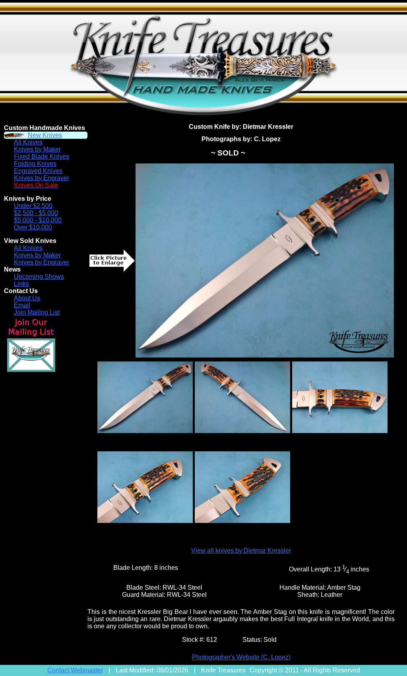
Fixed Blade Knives (41, 156)
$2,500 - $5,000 (36, 213)
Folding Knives (35, 163)
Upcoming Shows (39, 276)
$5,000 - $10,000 (38, 220)
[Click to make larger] (265, 260)
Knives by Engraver (41, 178)
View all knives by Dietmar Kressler (241, 550)
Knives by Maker (37, 149)
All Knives (28, 142)
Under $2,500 (33, 205)
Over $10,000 (33, 227)
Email (22, 305)
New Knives (45, 135)
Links (21, 283)
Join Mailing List (37, 312)
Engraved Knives (38, 170)
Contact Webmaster (75, 670)
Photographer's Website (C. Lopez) (241, 657)
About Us (27, 298)
